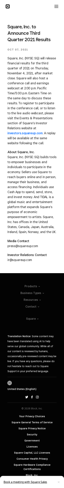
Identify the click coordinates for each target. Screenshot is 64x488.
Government (32, 440)
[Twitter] (26, 396)
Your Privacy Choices (32, 416)
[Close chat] (58, 482)
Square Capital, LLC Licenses (32, 452)
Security (32, 434)
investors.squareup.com (25, 133)
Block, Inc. (32, 475)
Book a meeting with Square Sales (25, 482)
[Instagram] (37, 396)
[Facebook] (32, 396)
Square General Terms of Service (32, 422)
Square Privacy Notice (32, 428)
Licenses (32, 446)
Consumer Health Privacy (32, 458)
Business (30, 293)
